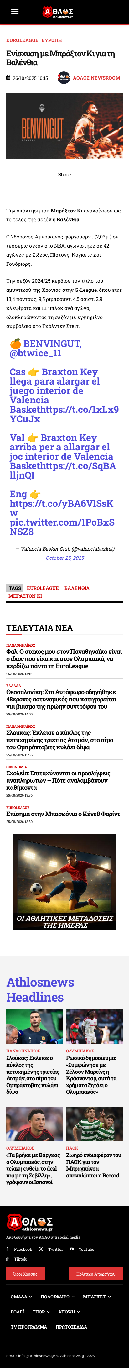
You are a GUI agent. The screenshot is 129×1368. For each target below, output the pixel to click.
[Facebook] (21, 188)
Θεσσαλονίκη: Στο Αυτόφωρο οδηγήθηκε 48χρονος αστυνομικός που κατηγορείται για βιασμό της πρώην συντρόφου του (61, 699)
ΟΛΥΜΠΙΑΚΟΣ (80, 1051)
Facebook (23, 1249)
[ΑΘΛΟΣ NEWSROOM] (65, 77)
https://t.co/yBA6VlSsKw (62, 508)
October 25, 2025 (65, 557)
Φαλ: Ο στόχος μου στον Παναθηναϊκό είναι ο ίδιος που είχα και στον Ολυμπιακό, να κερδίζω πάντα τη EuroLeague (64, 658)
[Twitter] (41, 1249)
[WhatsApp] (50, 188)
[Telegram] (79, 188)
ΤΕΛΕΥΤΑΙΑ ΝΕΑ (39, 627)
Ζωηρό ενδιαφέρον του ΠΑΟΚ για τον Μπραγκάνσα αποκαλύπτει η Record (93, 1165)
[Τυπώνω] (107, 188)
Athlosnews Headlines (40, 989)
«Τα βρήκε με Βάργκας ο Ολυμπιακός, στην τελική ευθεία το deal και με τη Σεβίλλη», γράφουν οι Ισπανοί (33, 1168)
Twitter (55, 1249)
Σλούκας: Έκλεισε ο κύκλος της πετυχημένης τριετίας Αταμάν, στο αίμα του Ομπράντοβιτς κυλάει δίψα (59, 739)
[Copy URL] (93, 188)
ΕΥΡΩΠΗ (52, 40)
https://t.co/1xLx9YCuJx (64, 414)
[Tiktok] (7, 1259)
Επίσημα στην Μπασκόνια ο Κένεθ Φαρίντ (63, 814)
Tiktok (20, 1259)
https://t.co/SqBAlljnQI (63, 470)
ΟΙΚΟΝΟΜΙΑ (16, 767)
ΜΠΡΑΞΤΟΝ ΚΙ (25, 596)
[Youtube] (72, 1249)
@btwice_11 (35, 353)
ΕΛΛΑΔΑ (13, 686)
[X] (35, 188)
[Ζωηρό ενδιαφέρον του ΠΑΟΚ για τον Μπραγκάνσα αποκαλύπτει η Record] (94, 1124)
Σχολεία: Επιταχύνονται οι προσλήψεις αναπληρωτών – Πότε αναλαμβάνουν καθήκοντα (58, 780)
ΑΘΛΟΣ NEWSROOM (96, 78)
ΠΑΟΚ (72, 1148)
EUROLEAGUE (22, 40)
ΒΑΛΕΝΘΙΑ (77, 588)
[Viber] (64, 188)
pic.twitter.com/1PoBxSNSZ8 (62, 526)
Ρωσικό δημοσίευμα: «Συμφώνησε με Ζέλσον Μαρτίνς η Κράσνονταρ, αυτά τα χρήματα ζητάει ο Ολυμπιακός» (91, 1074)
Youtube (86, 1249)
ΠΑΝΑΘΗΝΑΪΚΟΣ (20, 645)
